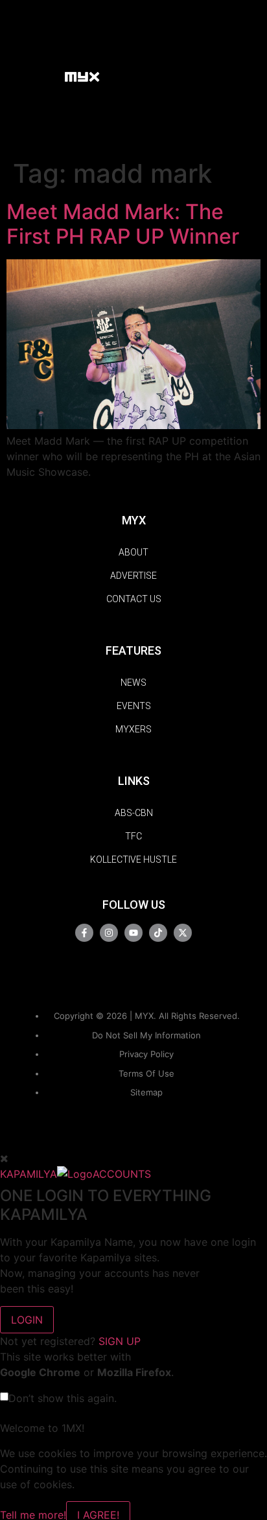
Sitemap (146, 1092)
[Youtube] (133, 933)
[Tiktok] (158, 933)
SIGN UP (120, 1341)
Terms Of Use (146, 1073)
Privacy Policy (146, 1054)
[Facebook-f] (84, 933)
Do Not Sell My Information (146, 1035)
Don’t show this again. (62, 1398)
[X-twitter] (183, 933)
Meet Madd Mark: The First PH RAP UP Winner (122, 224)
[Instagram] (109, 933)
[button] (48, 76)
